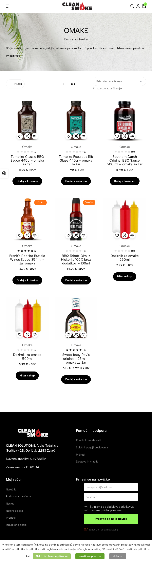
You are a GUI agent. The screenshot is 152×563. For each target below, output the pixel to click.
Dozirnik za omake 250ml (124, 257)
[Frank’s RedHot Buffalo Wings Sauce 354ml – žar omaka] (27, 219)
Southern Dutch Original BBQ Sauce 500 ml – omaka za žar (124, 160)
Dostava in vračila (87, 461)
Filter (18, 84)
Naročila (11, 489)
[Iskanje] (132, 6)
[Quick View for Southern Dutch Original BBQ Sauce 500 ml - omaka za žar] (132, 136)
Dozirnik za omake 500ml (27, 356)
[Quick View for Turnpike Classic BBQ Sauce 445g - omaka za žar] (35, 136)
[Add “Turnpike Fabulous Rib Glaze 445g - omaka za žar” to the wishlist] (68, 136)
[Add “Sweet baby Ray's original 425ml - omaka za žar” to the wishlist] (68, 334)
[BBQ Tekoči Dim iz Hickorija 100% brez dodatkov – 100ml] (76, 219)
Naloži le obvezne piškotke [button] (51, 556)
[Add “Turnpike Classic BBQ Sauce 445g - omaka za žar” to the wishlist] (20, 136)
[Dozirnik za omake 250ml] (124, 219)
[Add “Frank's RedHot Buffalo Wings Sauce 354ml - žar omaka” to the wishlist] (20, 235)
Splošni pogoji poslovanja (92, 447)
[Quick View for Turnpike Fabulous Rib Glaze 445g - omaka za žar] (83, 136)
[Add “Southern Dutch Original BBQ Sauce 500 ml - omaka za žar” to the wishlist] (117, 136)
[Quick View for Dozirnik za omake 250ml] (132, 235)
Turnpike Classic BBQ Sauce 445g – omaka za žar (27, 160)
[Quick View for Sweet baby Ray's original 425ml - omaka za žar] (83, 334)
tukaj (26, 556)
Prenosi (11, 517)
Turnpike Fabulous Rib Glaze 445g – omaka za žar (76, 160)
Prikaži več (13, 56)
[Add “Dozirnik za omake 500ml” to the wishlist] (20, 334)
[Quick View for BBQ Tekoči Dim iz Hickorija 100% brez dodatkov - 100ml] (83, 235)
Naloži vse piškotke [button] (90, 556)
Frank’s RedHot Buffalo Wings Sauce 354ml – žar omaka (27, 259)
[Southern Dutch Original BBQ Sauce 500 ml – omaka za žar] (124, 120)
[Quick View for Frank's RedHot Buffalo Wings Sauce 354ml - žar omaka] (35, 235)
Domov (68, 39)
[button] (27, 136)
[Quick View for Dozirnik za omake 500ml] (35, 334)
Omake (27, 147)
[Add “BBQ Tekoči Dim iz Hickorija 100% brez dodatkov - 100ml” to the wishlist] (68, 235)
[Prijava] (138, 6)
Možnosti (117, 556)
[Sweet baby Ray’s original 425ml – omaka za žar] (76, 318)
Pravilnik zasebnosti (88, 440)
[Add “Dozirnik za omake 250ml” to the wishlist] (117, 235)
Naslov (10, 503)
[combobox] (107, 88)
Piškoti (80, 454)
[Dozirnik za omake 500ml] (27, 318)
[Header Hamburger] (8, 6)
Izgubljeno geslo (16, 525)
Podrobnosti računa (18, 496)
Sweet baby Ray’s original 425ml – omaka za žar (76, 358)
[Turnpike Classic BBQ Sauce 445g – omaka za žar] (27, 120)
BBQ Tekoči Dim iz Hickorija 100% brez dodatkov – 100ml (76, 259)
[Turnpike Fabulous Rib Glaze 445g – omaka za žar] (76, 120)
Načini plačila (14, 510)
